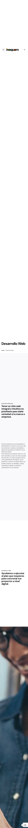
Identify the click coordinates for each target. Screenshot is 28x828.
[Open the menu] (3, 50)
